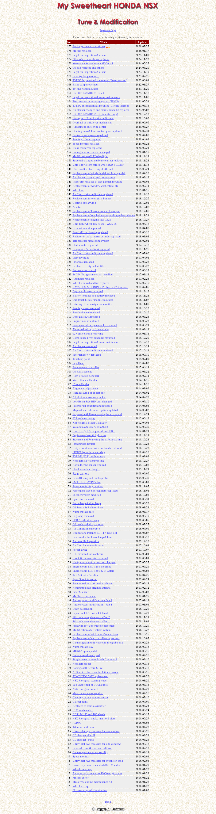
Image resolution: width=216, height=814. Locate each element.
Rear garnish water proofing (88, 460)
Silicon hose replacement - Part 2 (91, 617)
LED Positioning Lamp (86, 520)
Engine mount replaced (86, 320)
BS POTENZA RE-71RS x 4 (88, 93)
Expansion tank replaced (87, 228)
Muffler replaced (82, 50)
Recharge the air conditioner (89, 46)
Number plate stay (83, 646)
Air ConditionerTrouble (86, 528)
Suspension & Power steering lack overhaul (97, 414)
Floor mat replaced (83, 261)
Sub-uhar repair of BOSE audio (90, 684)
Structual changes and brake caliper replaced (98, 160)
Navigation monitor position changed (94, 562)
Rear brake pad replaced (86, 312)
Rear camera (81, 473)
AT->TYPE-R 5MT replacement (90, 676)
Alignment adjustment (85, 388)
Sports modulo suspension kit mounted (95, 325)
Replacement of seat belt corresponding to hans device (104, 215)
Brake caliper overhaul (86, 84)
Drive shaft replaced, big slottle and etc (95, 169)
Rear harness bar (82, 663)
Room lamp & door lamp (87, 503)
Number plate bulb (83, 511)
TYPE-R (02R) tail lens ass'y (89, 456)
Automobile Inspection (86, 541)
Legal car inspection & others (89, 55)
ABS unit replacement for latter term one (96, 672)
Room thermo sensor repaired (89, 464)
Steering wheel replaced (86, 308)
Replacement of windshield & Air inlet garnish (99, 173)
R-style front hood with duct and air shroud (97, 448)
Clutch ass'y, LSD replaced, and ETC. (94, 431)
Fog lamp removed (83, 515)
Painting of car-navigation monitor (92, 304)
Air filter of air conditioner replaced (93, 253)
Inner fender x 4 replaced (87, 354)
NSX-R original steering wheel (90, 680)
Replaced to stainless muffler (89, 705)
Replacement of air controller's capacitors (96, 638)
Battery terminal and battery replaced (94, 295)
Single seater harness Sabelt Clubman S (95, 659)
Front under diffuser (84, 443)
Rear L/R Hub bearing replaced (90, 232)
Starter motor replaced (85, 245)
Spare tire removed (83, 499)
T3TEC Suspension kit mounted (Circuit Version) (101, 105)
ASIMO (77, 722)
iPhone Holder (81, 384)
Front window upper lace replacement (94, 625)
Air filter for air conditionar (88, 545)
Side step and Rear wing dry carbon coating (97, 439)
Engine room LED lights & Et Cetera (93, 570)
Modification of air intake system (92, 629)
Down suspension (83, 608)
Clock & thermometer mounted (90, 558)
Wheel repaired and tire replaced (91, 282)
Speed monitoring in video (88, 486)
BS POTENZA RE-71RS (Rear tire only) (95, 114)
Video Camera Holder (85, 380)
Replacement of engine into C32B (92, 219)
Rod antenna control (84, 270)
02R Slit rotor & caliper (86, 575)
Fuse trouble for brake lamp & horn (92, 537)
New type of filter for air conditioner (93, 118)
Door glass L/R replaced (86, 316)
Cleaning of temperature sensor (90, 697)
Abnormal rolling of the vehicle (91, 329)
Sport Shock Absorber (85, 579)
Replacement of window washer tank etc (95, 185)
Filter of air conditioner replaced (91, 59)
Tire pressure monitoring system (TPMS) (96, 101)
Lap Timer (78, 363)
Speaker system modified (87, 494)
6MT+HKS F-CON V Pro (87, 482)
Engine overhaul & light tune (89, 435)
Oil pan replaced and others (88, 67)
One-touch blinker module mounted (93, 299)
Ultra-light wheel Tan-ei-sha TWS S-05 (95, 223)
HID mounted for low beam (88, 553)
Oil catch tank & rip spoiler (88, 524)
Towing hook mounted (86, 88)
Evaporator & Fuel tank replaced (91, 249)
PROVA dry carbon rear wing (89, 452)
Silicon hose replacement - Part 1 (91, 621)
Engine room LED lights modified (92, 566)
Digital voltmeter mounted (88, 291)
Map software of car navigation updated (95, 410)
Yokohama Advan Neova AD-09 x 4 (93, 63)
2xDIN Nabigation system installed (93, 274)
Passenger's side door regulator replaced (95, 490)
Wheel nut (78, 190)
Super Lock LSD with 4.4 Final (90, 613)
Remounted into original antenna (92, 587)
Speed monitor (81, 756)
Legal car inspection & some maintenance (96, 97)
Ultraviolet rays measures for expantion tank (98, 760)
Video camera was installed (88, 693)
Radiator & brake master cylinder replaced (97, 236)
